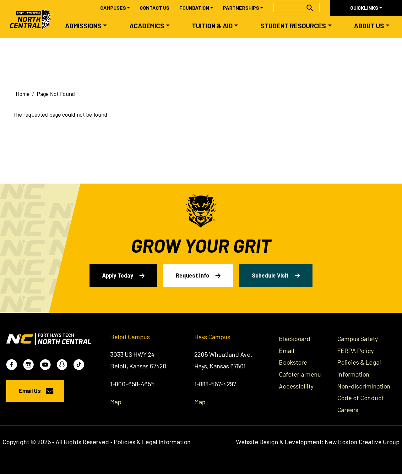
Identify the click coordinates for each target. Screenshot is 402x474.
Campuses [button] (113, 8)
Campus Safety (357, 338)
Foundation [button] (194, 8)
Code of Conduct (360, 397)
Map (115, 401)
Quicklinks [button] (364, 8)
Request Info (192, 275)
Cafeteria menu (300, 374)
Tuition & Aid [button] (212, 26)
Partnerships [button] (241, 8)
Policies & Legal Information (152, 441)
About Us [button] (369, 26)
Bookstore (293, 362)
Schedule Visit (270, 275)
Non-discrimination (363, 386)
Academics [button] (146, 26)
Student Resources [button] (293, 26)
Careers (347, 409)
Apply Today (117, 275)
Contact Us (154, 8)
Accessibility (296, 386)
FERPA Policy (355, 350)
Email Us (30, 390)
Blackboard (294, 338)
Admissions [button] (83, 26)
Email (286, 350)
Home (23, 93)
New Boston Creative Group (362, 441)
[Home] (33, 19)
